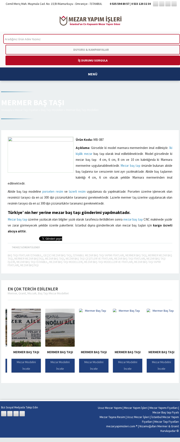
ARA (173, 39)
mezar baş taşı (66, 212)
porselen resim (52, 191)
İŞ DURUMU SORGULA (93, 60)
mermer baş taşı (135, 255)
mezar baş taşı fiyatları (129, 259)
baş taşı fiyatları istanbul (25, 255)
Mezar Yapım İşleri (136, 408)
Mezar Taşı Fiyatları (26, 110)
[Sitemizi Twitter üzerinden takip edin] (161, 3)
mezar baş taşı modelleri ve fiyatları (108, 262)
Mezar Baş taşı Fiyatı (166, 412)
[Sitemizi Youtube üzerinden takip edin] (174, 3)
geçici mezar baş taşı (57, 255)
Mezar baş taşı (130, 165)
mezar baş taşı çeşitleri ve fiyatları (89, 259)
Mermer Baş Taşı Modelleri (82, 110)
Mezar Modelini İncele (22, 365)
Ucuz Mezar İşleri (138, 417)
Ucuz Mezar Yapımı (110, 408)
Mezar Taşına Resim (112, 417)
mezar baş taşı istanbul (32, 262)
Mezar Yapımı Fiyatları (163, 408)
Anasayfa (6, 110)
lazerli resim (77, 191)
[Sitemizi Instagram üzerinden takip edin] (168, 3)
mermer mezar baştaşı (28, 259)
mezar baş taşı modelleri (66, 262)
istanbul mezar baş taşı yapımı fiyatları (98, 255)
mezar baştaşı (29, 265)
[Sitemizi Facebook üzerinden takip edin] (155, 3)
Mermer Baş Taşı (22, 352)
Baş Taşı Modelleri (52, 110)
